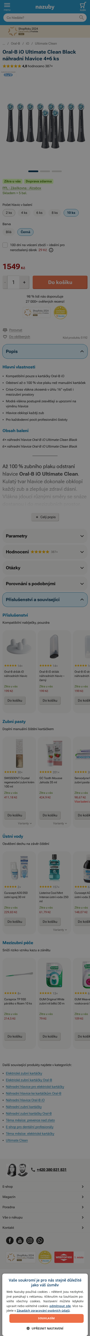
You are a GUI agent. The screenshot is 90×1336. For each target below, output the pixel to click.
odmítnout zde (60, 1306)
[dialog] (45, 1305)
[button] (45, 1328)
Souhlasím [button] (46, 1318)
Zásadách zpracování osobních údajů (43, 1311)
